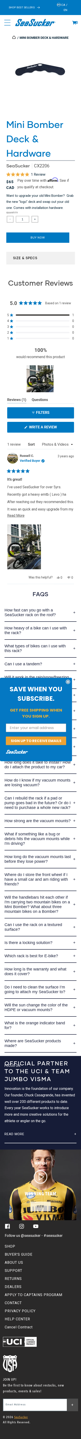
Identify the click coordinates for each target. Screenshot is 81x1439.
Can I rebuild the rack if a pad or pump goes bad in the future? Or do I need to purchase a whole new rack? (37, 803)
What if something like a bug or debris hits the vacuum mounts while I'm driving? (37, 839)
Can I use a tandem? (23, 664)
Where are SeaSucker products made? (32, 1043)
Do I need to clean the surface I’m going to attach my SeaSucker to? (34, 989)
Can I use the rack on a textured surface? (33, 927)
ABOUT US (14, 1262)
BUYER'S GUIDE (18, 1254)
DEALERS (13, 1287)
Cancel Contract (19, 1327)
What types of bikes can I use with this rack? (35, 648)
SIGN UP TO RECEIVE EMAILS (36, 740)
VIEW (40, 1206)
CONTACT (13, 1303)
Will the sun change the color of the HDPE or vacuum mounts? (36, 1007)
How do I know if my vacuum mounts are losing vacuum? (37, 782)
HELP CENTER (17, 1319)
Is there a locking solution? (28, 942)
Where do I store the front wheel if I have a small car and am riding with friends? (36, 879)
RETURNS (13, 1279)
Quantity (12, 212)
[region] (40, 378)
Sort (32, 444)
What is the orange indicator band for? (34, 1025)
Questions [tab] (40, 400)
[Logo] (35, 22)
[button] (74, 23)
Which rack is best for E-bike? (31, 956)
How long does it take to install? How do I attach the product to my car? (37, 764)
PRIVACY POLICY (20, 1311)
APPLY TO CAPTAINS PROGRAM (33, 1295)
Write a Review (50, 429)
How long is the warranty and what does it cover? (35, 971)
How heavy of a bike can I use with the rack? (35, 630)
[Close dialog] (68, 681)
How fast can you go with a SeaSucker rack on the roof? (30, 612)
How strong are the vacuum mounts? (37, 821)
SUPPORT (13, 1270)
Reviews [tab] (16, 400)
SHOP (10, 1246)
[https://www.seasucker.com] (14, 37)
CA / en (64, 7)
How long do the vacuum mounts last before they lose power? (37, 859)
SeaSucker (18, 165)
